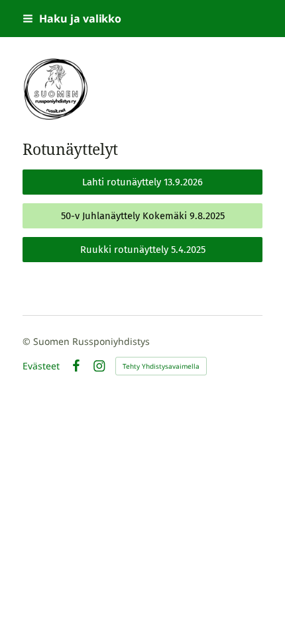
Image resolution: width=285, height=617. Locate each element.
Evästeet (41, 366)
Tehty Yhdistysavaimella (161, 366)
